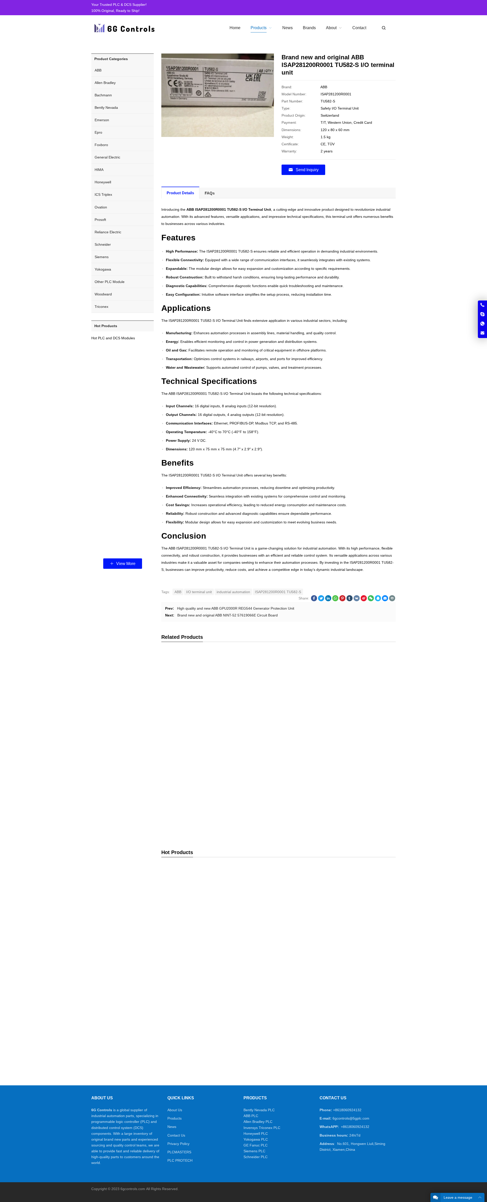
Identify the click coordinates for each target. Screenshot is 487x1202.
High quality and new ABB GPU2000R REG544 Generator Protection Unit (235, 608)
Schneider (103, 244)
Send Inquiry (307, 170)
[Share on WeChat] (370, 600)
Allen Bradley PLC (258, 1122)
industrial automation (233, 592)
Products (174, 1118)
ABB (178, 592)
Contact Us (176, 1135)
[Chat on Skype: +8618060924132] (482, 314)
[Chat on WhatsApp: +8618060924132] (482, 323)
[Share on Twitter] (321, 600)
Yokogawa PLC (256, 1139)
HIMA (99, 170)
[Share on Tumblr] (349, 600)
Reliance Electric (108, 232)
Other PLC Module (110, 282)
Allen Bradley (105, 83)
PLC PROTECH (180, 1160)
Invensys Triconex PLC (262, 1128)
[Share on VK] (356, 600)
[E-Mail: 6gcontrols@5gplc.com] (482, 333)
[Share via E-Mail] (385, 600)
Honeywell (103, 182)
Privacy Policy (178, 1144)
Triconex (101, 307)
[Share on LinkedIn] (328, 600)
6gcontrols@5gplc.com (351, 1118)
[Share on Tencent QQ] (377, 600)
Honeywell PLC (256, 1134)
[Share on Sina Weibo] (363, 600)
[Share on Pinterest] (342, 600)
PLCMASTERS (179, 1152)
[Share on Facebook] (314, 600)
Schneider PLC (256, 1157)
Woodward (103, 294)
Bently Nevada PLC (259, 1110)
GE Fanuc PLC (256, 1145)
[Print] (392, 600)
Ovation (101, 207)
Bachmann (103, 95)
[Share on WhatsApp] (335, 600)
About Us (174, 1110)
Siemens (102, 257)
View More (125, 563)
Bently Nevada (106, 107)
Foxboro (101, 145)
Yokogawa (103, 269)
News (171, 1127)
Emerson (102, 120)
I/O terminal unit (199, 592)
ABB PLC (251, 1116)
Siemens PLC (254, 1151)
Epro (98, 132)
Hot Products (105, 326)
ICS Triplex (103, 194)
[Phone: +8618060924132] (482, 305)
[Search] (383, 28)
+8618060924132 (347, 1110)
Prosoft (100, 220)
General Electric (107, 157)
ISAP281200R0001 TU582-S (278, 592)
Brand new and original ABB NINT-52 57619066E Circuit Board (227, 615)
